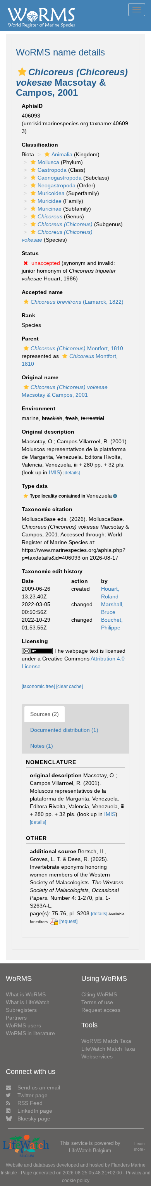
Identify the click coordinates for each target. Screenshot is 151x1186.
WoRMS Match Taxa (106, 1041)
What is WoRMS (26, 994)
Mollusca (48, 162)
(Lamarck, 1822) (77, 302)
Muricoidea (51, 193)
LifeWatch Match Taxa (108, 1049)
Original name (40, 377)
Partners (16, 1018)
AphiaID (32, 106)
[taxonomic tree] (39, 686)
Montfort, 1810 (77, 348)
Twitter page (32, 1095)
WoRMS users (23, 1025)
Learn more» (140, 1146)
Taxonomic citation (47, 509)
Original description (48, 432)
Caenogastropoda (60, 178)
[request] (68, 921)
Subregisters (21, 1010)
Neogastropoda (57, 185)
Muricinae (50, 209)
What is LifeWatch (28, 1002)
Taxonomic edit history (52, 571)
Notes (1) (41, 746)
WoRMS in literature (30, 1033)
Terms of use (97, 1002)
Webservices (97, 1056)
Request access (100, 1010)
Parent (30, 338)
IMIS (54, 472)
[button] (22, 71)
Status (30, 253)
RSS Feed (30, 1103)
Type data (35, 486)
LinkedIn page (34, 1111)
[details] (71, 472)
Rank (28, 315)
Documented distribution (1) (64, 730)
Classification (40, 145)
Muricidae (50, 201)
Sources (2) (44, 714)
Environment (38, 408)
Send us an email (38, 1087)
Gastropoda (52, 170)
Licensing (35, 641)
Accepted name (42, 292)
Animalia (61, 154)
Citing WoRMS (99, 994)
